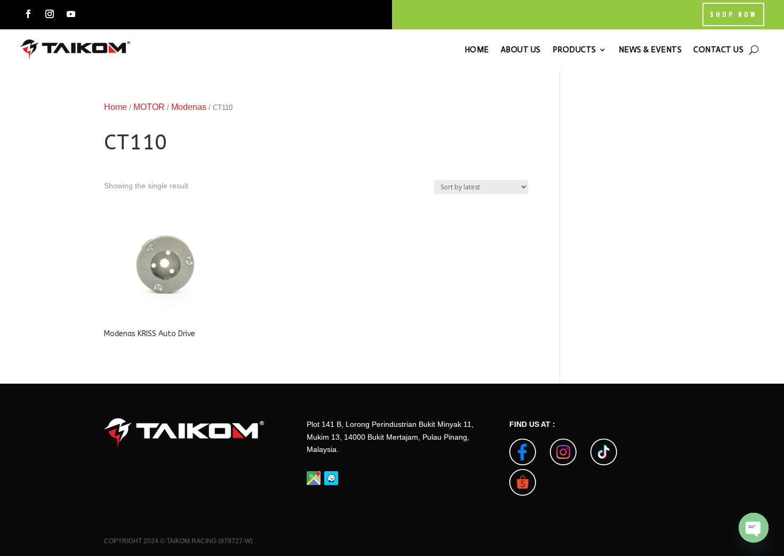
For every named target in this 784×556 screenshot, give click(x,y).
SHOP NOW (733, 14)
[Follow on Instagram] (49, 13)
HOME (477, 49)
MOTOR (149, 107)
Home (115, 107)
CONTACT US (718, 49)
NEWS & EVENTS (650, 49)
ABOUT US (521, 49)
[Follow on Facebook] (28, 13)
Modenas (188, 107)
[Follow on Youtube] (70, 13)
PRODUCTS (574, 49)
